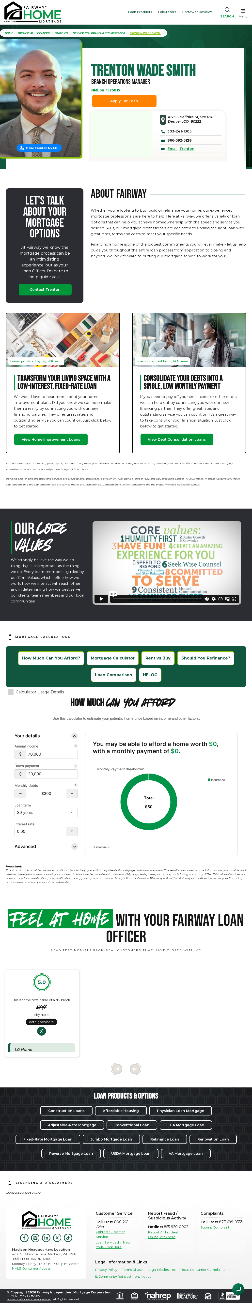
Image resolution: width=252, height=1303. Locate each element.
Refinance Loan (164, 1139)
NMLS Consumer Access (31, 1268)
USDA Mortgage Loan (131, 1153)
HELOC (150, 675)
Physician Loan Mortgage (180, 1111)
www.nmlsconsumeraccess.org (29, 1299)
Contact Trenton (45, 289)
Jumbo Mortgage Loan (111, 1139)
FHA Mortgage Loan (186, 1125)
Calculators (167, 12)
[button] (20, 793)
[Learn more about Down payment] (76, 766)
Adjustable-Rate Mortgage (72, 1125)
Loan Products (140, 12)
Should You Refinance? (205, 658)
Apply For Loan (124, 101)
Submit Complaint (215, 1227)
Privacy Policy (106, 1270)
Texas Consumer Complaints (202, 1270)
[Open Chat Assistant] (238, 1289)
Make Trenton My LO (41, 148)
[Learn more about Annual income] (76, 746)
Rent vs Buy (158, 658)
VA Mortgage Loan (186, 1153)
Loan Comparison (113, 675)
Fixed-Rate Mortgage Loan (47, 1139)
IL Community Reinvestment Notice (123, 1276)
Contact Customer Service (110, 1234)
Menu (243, 16)
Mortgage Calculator (113, 658)
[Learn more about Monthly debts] (76, 785)
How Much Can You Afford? (51, 658)
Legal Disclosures (161, 1270)
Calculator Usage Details (40, 692)
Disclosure (100, 847)
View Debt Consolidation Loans (177, 439)
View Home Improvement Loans (51, 439)
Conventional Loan (131, 1125)
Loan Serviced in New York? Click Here (113, 1245)
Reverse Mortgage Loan (71, 1153)
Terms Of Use (132, 1270)
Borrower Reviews (197, 12)
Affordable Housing (121, 1111)
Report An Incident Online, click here (163, 1234)
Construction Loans (66, 1111)
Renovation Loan (213, 1139)
